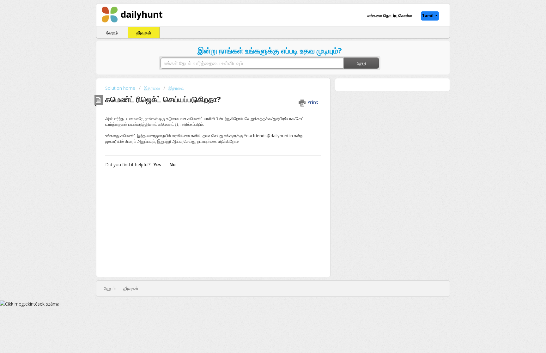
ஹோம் (112, 33)
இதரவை (152, 88)
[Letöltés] (261, 93)
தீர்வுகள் (143, 33)
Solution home (120, 88)
